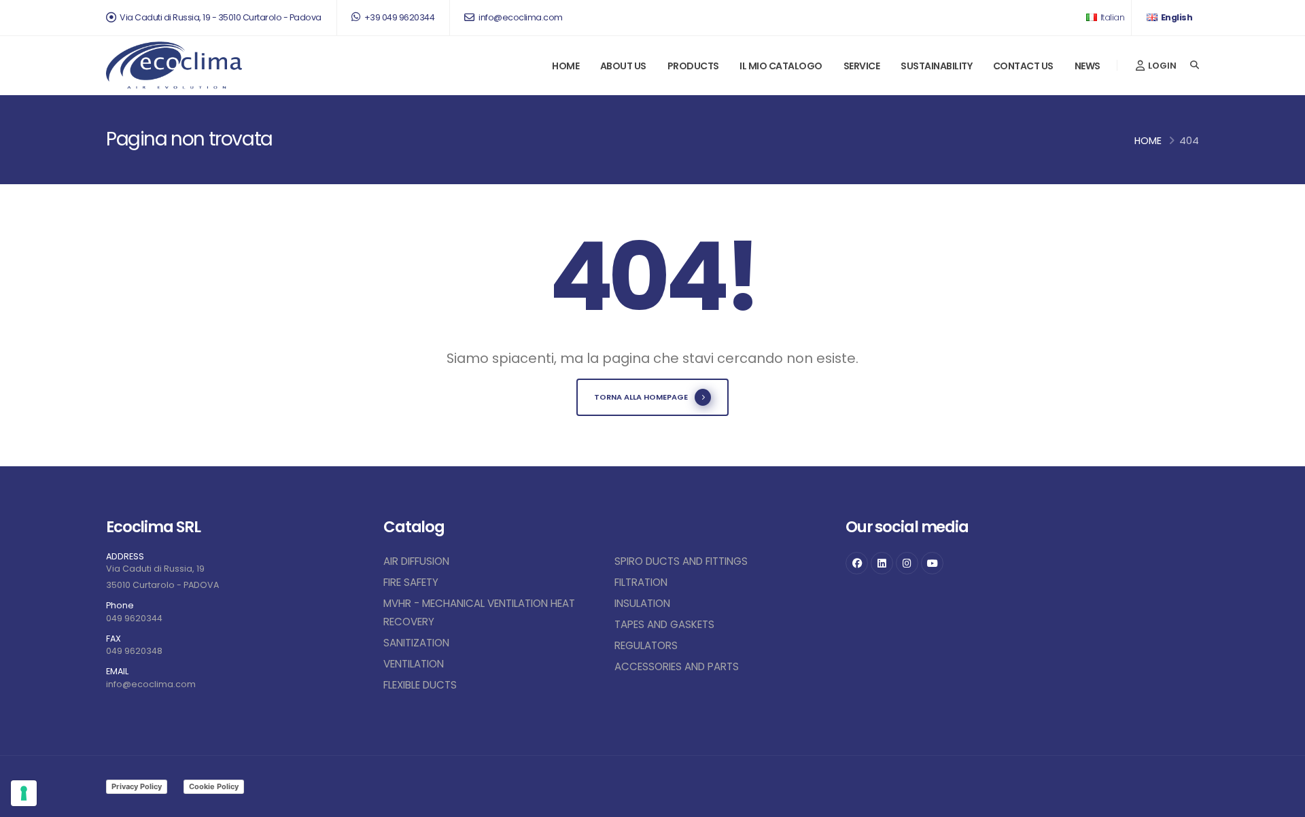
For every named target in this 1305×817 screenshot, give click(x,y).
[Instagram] (907, 563)
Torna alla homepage (641, 397)
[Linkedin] (882, 563)
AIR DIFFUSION (416, 561)
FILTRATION (640, 582)
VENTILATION (413, 664)
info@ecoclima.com (520, 17)
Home (565, 66)
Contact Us (1023, 66)
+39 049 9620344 (398, 17)
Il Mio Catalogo (781, 66)
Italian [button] (1111, 17)
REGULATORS (646, 645)
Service (861, 66)
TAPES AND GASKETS (664, 624)
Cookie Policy (214, 786)
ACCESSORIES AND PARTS (676, 666)
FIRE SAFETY (410, 582)
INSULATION (642, 603)
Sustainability (936, 66)
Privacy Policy (136, 786)
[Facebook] (857, 563)
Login (1161, 65)
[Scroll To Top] (1281, 801)
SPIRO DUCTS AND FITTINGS (681, 561)
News (1087, 66)
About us (623, 66)
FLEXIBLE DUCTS (420, 685)
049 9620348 (134, 651)
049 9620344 (134, 618)
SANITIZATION (416, 643)
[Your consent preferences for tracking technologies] (24, 793)
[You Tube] (932, 563)
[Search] (1194, 65)
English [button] (1175, 17)
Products (693, 66)
